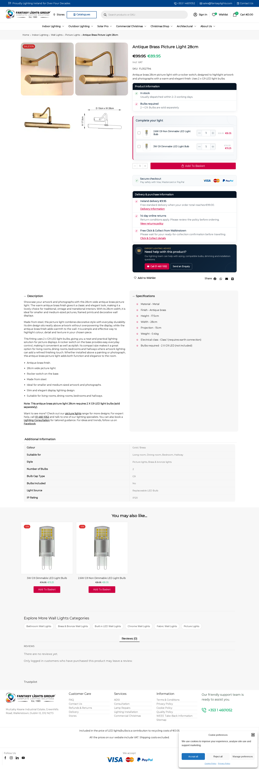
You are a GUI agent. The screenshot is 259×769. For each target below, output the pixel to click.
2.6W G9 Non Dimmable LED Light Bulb (102, 578)
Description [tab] (35, 296)
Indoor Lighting (40, 35)
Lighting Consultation (37, 420)
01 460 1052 (42, 417)
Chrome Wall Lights (139, 626)
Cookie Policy (210, 763)
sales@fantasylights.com (217, 3)
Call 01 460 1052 (157, 266)
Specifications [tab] (145, 296)
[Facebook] (5, 757)
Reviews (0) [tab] (129, 638)
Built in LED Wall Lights (108, 626)
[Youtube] (23, 757)
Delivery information (152, 208)
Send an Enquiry (181, 266)
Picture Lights (72, 35)
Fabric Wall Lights (167, 626)
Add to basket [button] (47, 589)
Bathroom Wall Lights (38, 626)
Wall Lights (57, 35)
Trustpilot (30, 682)
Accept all (193, 756)
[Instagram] (11, 757)
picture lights (73, 413)
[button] (253, 734)
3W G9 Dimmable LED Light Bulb (171, 146)
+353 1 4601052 (186, 3)
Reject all (217, 756)
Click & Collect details (153, 238)
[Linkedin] (17, 757)
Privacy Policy (224, 763)
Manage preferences (243, 756)
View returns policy (151, 223)
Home (25, 35)
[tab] (75, 296)
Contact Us (246, 3)
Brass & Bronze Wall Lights (73, 626)
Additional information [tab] (40, 439)
